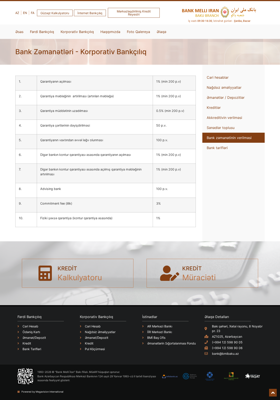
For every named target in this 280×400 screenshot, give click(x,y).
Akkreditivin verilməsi (224, 117)
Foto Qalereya (138, 32)
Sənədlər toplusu (220, 127)
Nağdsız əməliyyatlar (224, 87)
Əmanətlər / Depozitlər (226, 97)
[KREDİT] (45, 273)
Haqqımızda (110, 32)
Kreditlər (214, 107)
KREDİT (67, 268)
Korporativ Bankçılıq (77, 32)
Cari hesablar (218, 77)
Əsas (19, 32)
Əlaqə (161, 32)
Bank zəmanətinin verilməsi (229, 138)
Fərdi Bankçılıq (42, 32)
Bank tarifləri (217, 148)
